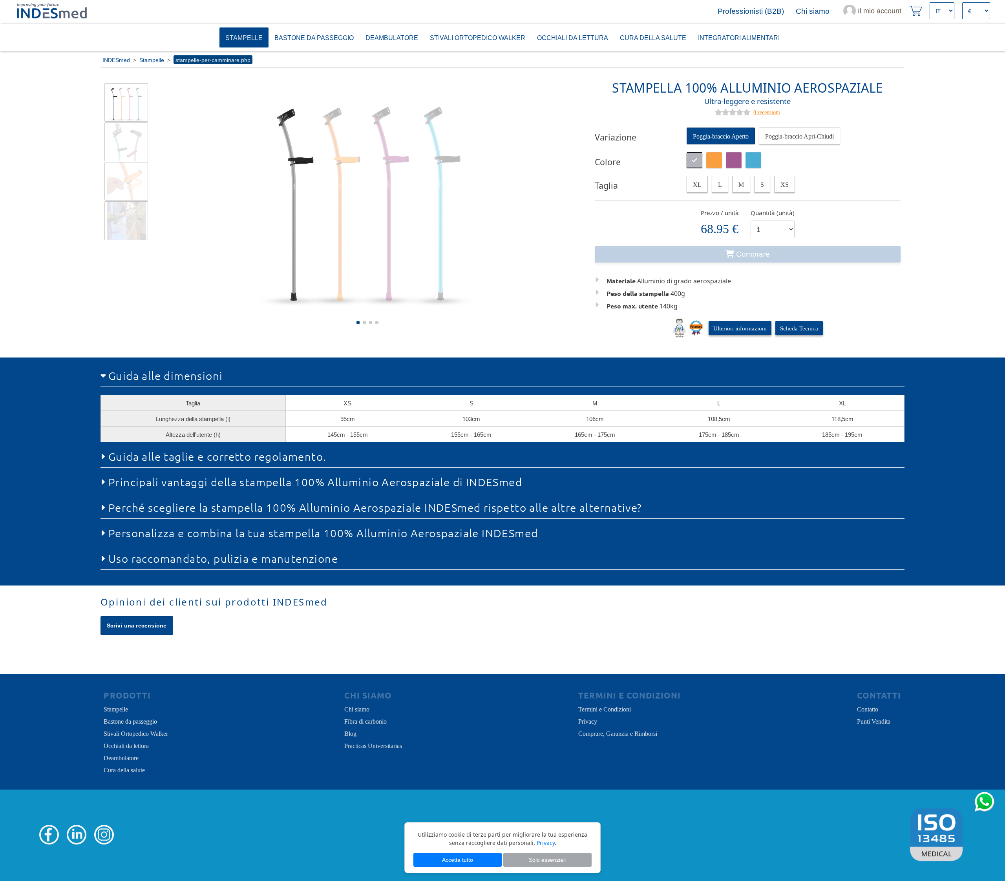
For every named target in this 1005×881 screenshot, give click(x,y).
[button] (358, 322)
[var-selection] (721, 136)
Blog (350, 733)
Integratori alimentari (739, 37)
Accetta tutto (457, 860)
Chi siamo (356, 709)
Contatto (867, 709)
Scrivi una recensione (137, 625)
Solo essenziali (547, 860)
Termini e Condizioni (604, 709)
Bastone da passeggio (314, 37)
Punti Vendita (873, 721)
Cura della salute (124, 769)
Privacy (587, 721)
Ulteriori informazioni (740, 328)
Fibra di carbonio (365, 721)
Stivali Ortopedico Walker (477, 37)
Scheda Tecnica (799, 328)
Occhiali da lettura (572, 37)
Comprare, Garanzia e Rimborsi (617, 733)
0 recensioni (766, 111)
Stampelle (244, 37)
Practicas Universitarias (373, 745)
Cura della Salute (653, 37)
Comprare (753, 254)
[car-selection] (697, 184)
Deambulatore (391, 37)
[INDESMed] (51, 11)
